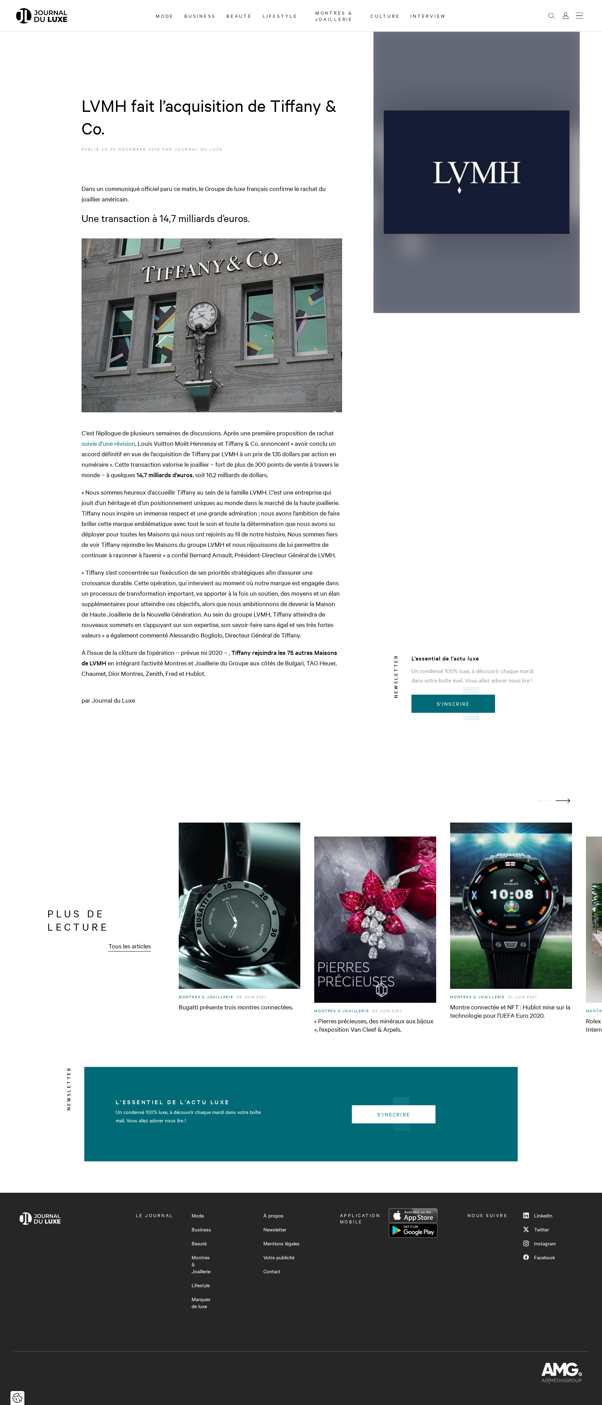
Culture (385, 16)
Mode (165, 16)
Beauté (239, 16)
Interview (428, 16)
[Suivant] (563, 800)
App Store (413, 1215)
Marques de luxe (201, 1302)
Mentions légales (281, 1243)
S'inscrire (453, 703)
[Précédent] (545, 800)
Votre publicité (278, 1257)
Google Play (413, 1230)
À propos (273, 1215)
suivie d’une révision (108, 443)
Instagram (545, 1243)
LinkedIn (543, 1215)
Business (200, 16)
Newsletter (274, 1229)
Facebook (544, 1257)
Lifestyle (280, 16)
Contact (271, 1271)
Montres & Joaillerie (334, 15)
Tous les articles (129, 946)
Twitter (541, 1229)
